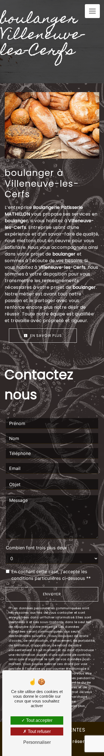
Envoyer (52, 594)
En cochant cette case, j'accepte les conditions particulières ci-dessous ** (51, 575)
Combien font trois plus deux (36, 547)
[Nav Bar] (92, 11)
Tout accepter (38, 720)
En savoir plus (45, 335)
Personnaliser (37, 742)
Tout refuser (39, 731)
